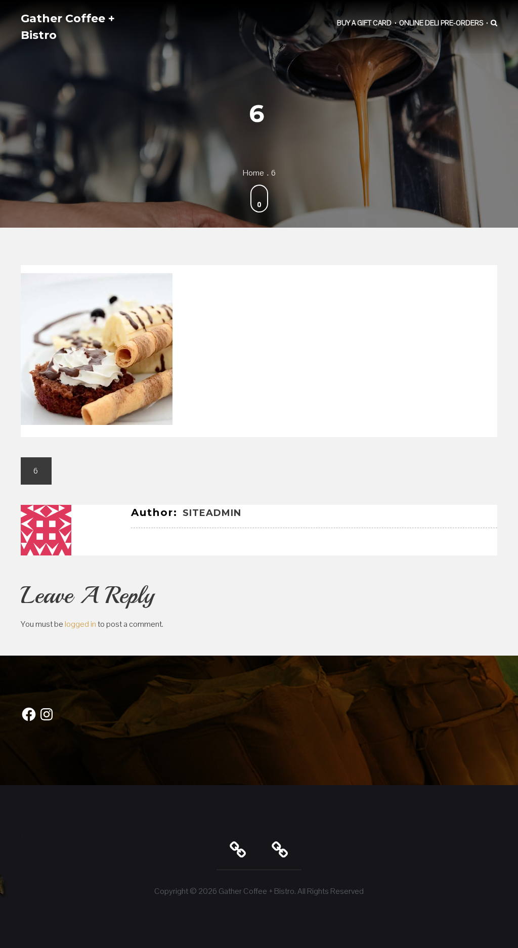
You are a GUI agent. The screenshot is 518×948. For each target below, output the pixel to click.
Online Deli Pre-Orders (441, 22)
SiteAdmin (212, 513)
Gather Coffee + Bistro (68, 27)
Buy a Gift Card (364, 22)
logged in (80, 624)
